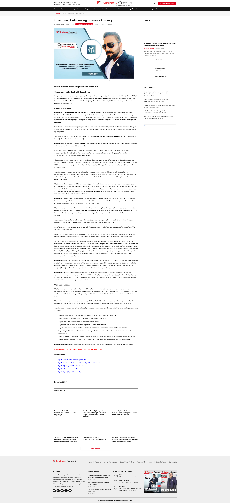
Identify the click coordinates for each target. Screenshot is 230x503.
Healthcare (139, 9)
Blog (86, 9)
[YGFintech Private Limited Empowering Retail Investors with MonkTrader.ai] (160, 32)
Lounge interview (76, 9)
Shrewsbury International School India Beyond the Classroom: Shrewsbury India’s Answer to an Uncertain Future (125, 439)
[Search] (155, 3)
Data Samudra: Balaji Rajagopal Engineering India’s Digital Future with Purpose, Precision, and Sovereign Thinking (94, 414)
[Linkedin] (62, 490)
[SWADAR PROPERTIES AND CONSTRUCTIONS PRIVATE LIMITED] (96, 427)
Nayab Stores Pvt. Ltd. (161, 76)
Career (150, 462)
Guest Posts (106, 9)
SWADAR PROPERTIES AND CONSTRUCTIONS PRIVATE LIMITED (94, 438)
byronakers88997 (60, 24)
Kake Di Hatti (158, 59)
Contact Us (173, 462)
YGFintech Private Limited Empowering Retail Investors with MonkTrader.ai (160, 44)
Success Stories (118, 9)
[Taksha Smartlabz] (148, 70)
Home (90, 462)
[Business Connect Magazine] (115, 3)
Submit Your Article (127, 462)
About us (98, 462)
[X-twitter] (66, 490)
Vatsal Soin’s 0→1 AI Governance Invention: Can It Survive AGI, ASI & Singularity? (65, 413)
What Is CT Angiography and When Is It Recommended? (98, 483)
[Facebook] (54, 490)
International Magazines (167, 3)
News (56, 9)
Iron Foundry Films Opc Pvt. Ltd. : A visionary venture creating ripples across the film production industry (124, 413)
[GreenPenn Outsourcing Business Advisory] (94, 78)
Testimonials (160, 9)
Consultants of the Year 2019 (84, 24)
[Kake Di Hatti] (148, 62)
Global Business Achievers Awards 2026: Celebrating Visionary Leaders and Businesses (99, 476)
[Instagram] (58, 490)
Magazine (64, 9)
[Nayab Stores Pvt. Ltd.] (148, 79)
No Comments (100, 24)
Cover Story (149, 9)
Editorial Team (161, 462)
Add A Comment (96, 448)
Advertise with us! (110, 462)
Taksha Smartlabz (160, 68)
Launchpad (129, 9)
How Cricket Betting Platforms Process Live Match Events (99, 490)
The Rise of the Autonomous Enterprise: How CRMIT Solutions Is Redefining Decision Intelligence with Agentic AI (66, 439)
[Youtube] (70, 490)
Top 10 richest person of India (68, 369)
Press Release (95, 9)
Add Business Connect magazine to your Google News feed (78, 349)
